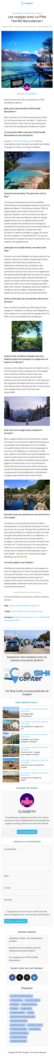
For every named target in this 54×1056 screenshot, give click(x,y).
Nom (7, 876)
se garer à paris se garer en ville (23, 1016)
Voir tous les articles (27, 832)
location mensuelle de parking (22, 995)
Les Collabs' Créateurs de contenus (27, 13)
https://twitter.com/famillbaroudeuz (27, 611)
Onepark (14, 1008)
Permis (31, 1012)
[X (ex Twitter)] (27, 977)
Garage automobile (18, 1012)
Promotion (15, 1004)
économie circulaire (32, 1000)
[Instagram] (19, 977)
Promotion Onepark (18, 1024)
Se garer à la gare (35, 1024)
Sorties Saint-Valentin (19, 1029)
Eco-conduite (34, 1029)
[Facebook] (12, 977)
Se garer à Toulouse (19, 1037)
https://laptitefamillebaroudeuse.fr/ (25, 605)
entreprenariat (26, 1008)
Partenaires (25, 711)
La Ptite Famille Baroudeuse (22, 141)
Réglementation (17, 1000)
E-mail (7, 888)
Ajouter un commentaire (25, 27)
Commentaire (10, 849)
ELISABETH (47, 27)
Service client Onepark (19, 1033)
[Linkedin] (34, 977)
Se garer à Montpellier (19, 1020)
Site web (8, 900)
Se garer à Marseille (19, 1041)
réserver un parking (29, 1004)
